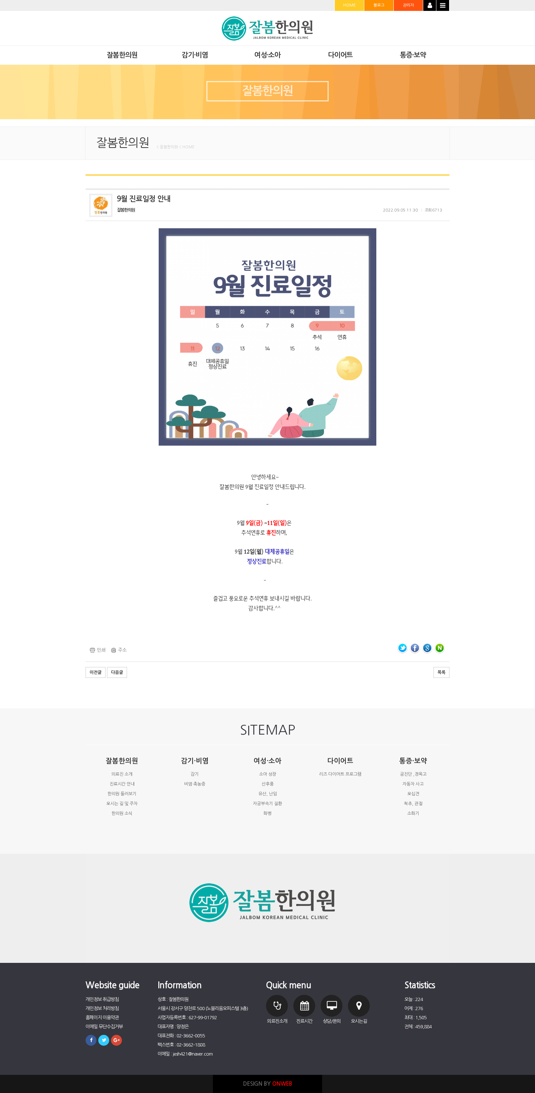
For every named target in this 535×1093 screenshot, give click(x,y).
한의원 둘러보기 (121, 794)
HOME (349, 5)
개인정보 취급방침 (102, 999)
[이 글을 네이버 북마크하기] (439, 648)
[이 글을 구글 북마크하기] (427, 648)
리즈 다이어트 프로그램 (340, 774)
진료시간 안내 (122, 784)
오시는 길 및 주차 (122, 803)
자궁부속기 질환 (267, 803)
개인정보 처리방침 (102, 1008)
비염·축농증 (194, 784)
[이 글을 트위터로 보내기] (402, 648)
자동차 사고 (413, 784)
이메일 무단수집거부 (104, 1026)
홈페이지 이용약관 (102, 1017)
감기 (195, 774)
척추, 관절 (413, 803)
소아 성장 (267, 774)
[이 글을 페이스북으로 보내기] (414, 648)
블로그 (378, 5)
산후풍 (268, 784)
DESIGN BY (267, 1083)
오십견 (413, 794)
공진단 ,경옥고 (413, 774)
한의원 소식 (121, 813)
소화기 (413, 813)
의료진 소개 (121, 774)
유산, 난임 (267, 794)
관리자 (408, 5)
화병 (267, 813)
